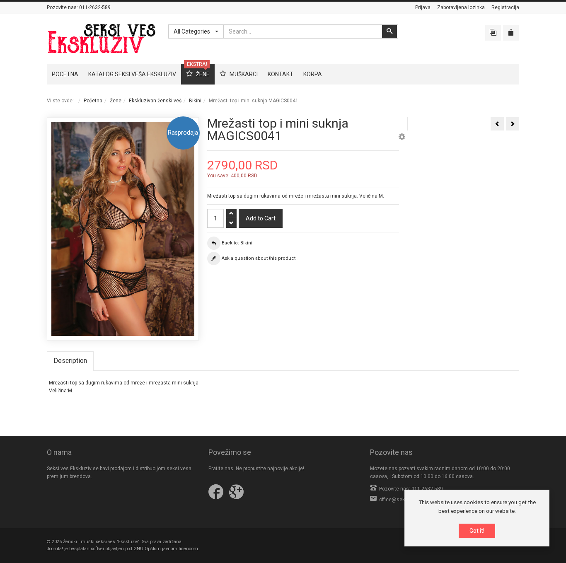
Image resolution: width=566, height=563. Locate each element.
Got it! (476, 530)
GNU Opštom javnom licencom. (166, 548)
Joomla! (55, 548)
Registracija (505, 7)
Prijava (423, 7)
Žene (115, 101)
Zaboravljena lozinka (461, 7)
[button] (402, 138)
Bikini (195, 101)
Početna (93, 101)
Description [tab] (70, 361)
